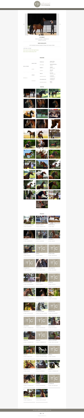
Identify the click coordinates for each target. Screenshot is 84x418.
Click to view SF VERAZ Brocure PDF (29, 51)
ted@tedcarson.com (41, 410)
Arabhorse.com (44, 415)
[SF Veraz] (42, 24)
